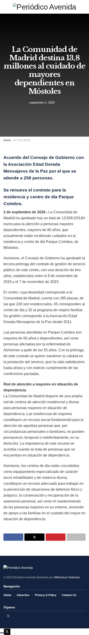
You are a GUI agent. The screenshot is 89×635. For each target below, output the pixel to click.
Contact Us (69, 595)
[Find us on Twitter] (8, 615)
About (7, 595)
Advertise (23, 595)
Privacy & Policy (45, 595)
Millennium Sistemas (67, 577)
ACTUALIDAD (22, 140)
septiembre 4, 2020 (42, 102)
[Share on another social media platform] (76, 537)
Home (7, 140)
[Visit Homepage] (44, 7)
